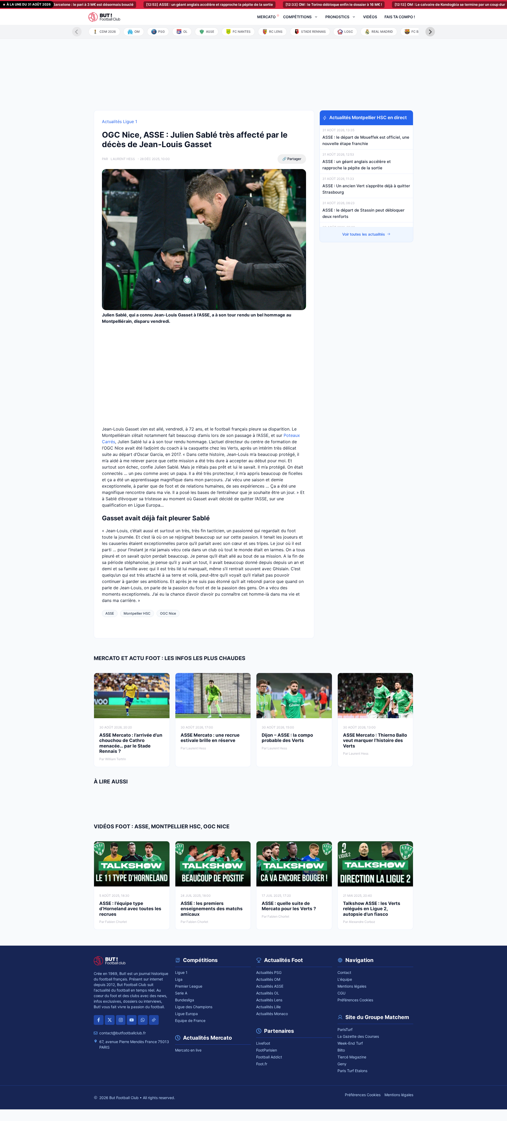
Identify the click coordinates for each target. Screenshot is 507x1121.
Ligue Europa (186, 1013)
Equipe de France (190, 1020)
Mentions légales (351, 986)
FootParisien (266, 1050)
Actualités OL (267, 993)
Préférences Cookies (355, 1000)
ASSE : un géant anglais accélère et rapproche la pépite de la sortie (184, 4)
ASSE (109, 613)
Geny (341, 1064)
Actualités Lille (268, 1007)
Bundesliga (184, 1000)
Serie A (181, 993)
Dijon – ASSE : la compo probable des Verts (287, 737)
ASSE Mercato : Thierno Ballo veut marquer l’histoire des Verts (375, 740)
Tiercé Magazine (351, 1057)
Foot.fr (261, 1064)
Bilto (341, 1050)
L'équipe (344, 979)
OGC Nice (168, 613)
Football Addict (269, 1057)
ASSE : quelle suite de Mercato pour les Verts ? (289, 906)
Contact (344, 972)
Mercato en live (188, 1050)
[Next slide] (430, 31)
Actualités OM (268, 979)
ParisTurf (345, 1029)
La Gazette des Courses (358, 1036)
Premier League (188, 986)
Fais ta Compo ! (399, 17)
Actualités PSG (268, 972)
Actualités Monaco (272, 1013)
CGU (341, 993)
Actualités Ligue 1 (119, 121)
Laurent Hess (123, 159)
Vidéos (370, 17)
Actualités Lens (269, 1000)
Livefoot (263, 1043)
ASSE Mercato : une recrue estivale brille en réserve (210, 737)
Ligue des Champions (193, 1007)
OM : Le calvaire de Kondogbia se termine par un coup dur (424, 4)
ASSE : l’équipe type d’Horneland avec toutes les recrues (130, 909)
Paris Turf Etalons (352, 1070)
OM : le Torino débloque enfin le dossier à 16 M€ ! (308, 4)
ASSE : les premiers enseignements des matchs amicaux (212, 909)
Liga (178, 979)
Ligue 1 (181, 972)
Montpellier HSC (137, 613)
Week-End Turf (350, 1043)
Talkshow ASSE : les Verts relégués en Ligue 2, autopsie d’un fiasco (371, 909)
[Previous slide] (77, 31)
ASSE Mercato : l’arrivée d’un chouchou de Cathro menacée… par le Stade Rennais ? (130, 743)
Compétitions (297, 17)
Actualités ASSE (269, 986)
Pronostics (337, 17)
